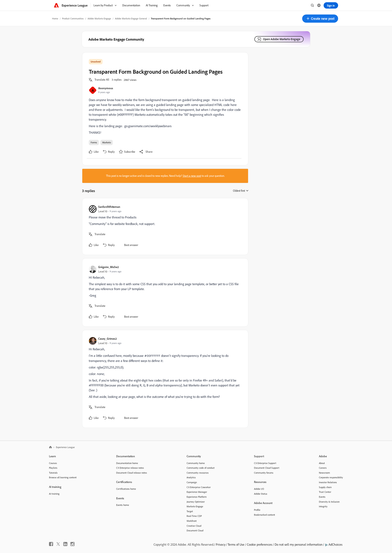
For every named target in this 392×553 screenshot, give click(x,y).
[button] (320, 18)
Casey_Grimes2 (107, 338)
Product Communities (73, 18)
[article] (164, 226)
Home (55, 18)
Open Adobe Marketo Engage (281, 39)
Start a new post (192, 176)
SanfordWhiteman (109, 206)
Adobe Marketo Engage (99, 18)
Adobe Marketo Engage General (131, 18)
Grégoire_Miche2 (108, 267)
